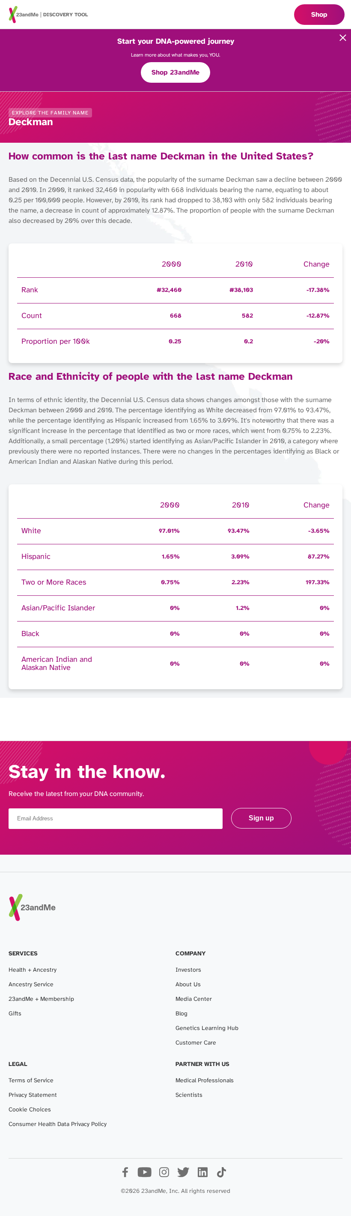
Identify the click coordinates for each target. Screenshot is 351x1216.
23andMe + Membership (41, 999)
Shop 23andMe (175, 72)
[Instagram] (163, 1175)
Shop (319, 14)
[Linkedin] (202, 1175)
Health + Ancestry (33, 970)
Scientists (189, 1095)
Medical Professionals (205, 1081)
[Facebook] (125, 1175)
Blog (181, 1014)
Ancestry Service (31, 985)
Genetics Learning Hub (207, 1028)
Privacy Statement (33, 1095)
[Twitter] (183, 1175)
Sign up (261, 818)
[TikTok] (221, 1175)
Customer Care (196, 1043)
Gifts (15, 1014)
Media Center (194, 999)
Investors (188, 970)
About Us (188, 985)
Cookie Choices (30, 1110)
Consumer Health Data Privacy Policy (58, 1124)
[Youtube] (144, 1175)
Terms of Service (31, 1081)
